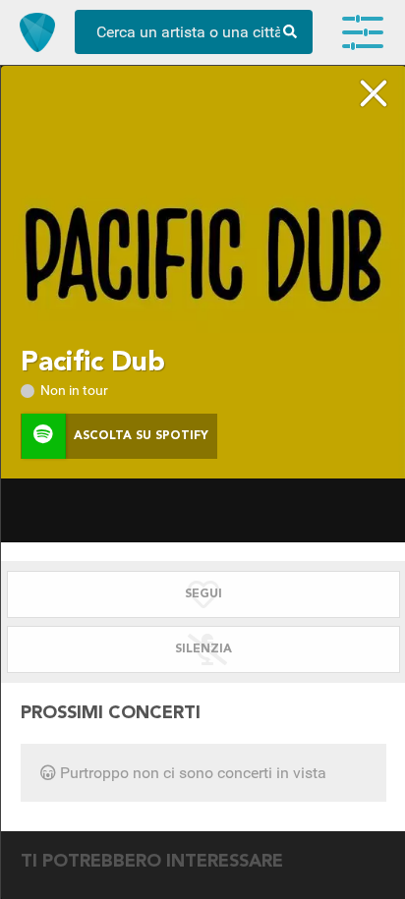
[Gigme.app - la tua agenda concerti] (37, 32)
